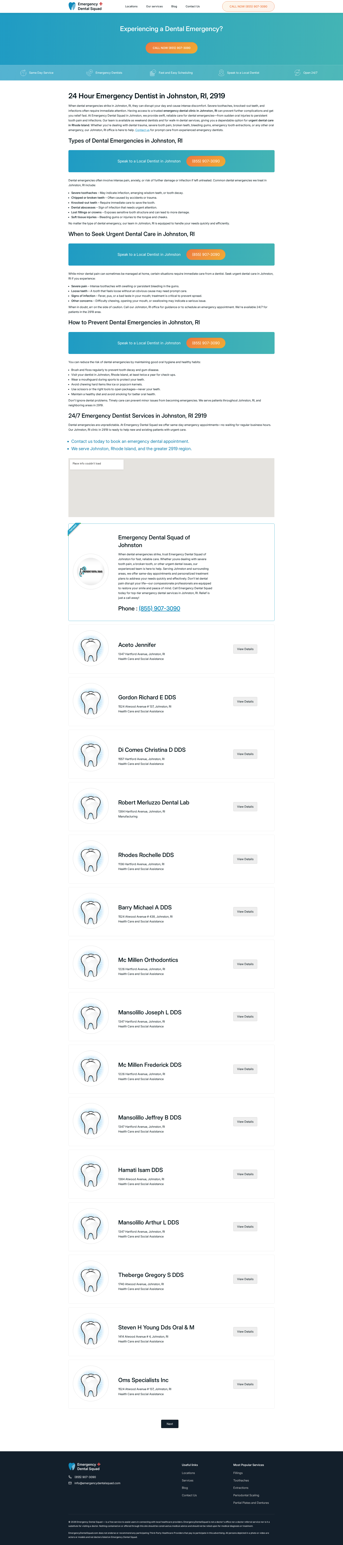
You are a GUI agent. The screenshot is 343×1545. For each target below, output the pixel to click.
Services (187, 1480)
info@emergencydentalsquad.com (97, 1483)
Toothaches (241, 1480)
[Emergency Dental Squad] (85, 6)
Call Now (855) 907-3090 (171, 48)
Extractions (240, 1487)
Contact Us (193, 6)
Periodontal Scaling (246, 1495)
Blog (174, 6)
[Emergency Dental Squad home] (84, 1468)
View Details (245, 649)
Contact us (142, 130)
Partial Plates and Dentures (251, 1502)
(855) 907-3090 (248, 6)
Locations (131, 6)
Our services (154, 6)
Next (170, 1424)
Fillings (238, 1473)
